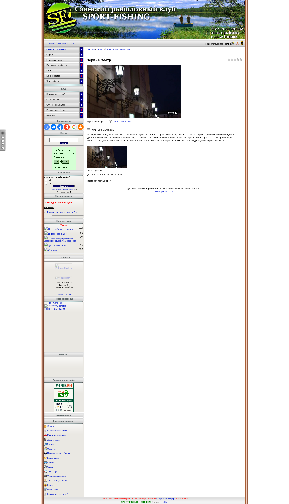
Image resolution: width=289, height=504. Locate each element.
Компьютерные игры (57, 431)
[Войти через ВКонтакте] (53, 127)
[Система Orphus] (64, 169)
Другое (50, 426)
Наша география (122, 121)
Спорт (50, 467)
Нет (50, 183)
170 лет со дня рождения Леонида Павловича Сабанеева (60, 239)
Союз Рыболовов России (60, 229)
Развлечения (53, 458)
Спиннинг (53, 250)
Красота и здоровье (56, 435)
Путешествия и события (58, 453)
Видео (100, 49)
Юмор (50, 485)
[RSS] (232, 44)
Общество (52, 449)
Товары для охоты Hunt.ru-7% (62, 212)
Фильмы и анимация (56, 476)
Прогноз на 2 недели (54, 309)
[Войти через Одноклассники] (81, 127)
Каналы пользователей (57, 494)
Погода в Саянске (53, 303)
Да (50, 180)
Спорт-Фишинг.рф (165, 498)
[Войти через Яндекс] (67, 127)
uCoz (165, 502)
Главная (50, 43)
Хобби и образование (57, 480)
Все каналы (52, 489)
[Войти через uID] (47, 127)
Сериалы (51, 462)
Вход (72, 43)
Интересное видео (57, 234)
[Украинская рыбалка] (63, 278)
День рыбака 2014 (57, 245)
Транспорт (52, 471)
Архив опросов (69, 189)
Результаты (56, 189)
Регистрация (62, 43)
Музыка (50, 444)
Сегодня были (64, 294)
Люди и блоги (53, 440)
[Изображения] (107, 157)
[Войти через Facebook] (60, 127)
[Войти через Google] (74, 127)
